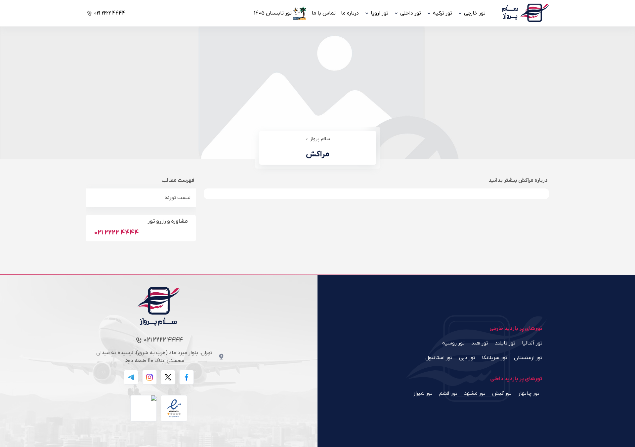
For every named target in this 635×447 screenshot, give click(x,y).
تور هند (479, 343)
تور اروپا (379, 13)
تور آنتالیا (532, 343)
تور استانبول (438, 357)
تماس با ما (324, 13)
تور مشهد (475, 393)
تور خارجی (475, 13)
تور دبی (467, 357)
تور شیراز (423, 393)
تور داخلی (410, 13)
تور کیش (502, 393)
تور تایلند (505, 343)
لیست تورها (177, 197)
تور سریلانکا (494, 357)
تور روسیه (453, 343)
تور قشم (448, 393)
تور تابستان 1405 (273, 13)
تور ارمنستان (528, 357)
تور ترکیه (442, 13)
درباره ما (350, 13)
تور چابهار (528, 393)
